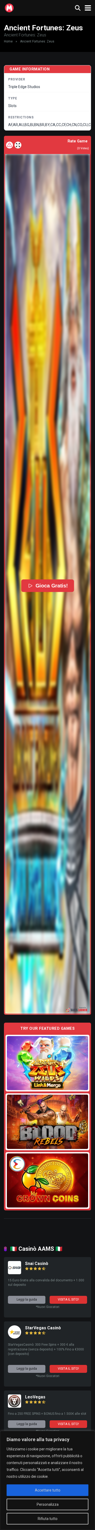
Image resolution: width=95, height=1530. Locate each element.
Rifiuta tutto (48, 1519)
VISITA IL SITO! (68, 1299)
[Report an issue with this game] (9, 145)
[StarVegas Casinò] (14, 1337)
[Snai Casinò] (14, 1272)
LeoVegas (35, 1396)
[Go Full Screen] (18, 145)
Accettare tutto (47, 1490)
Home (8, 41)
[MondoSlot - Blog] (9, 7)
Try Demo (47, 1062)
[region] (47, 1480)
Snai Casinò (36, 1263)
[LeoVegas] (14, 1406)
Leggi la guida (27, 1299)
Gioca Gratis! (52, 585)
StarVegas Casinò (43, 1327)
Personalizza (48, 1504)
